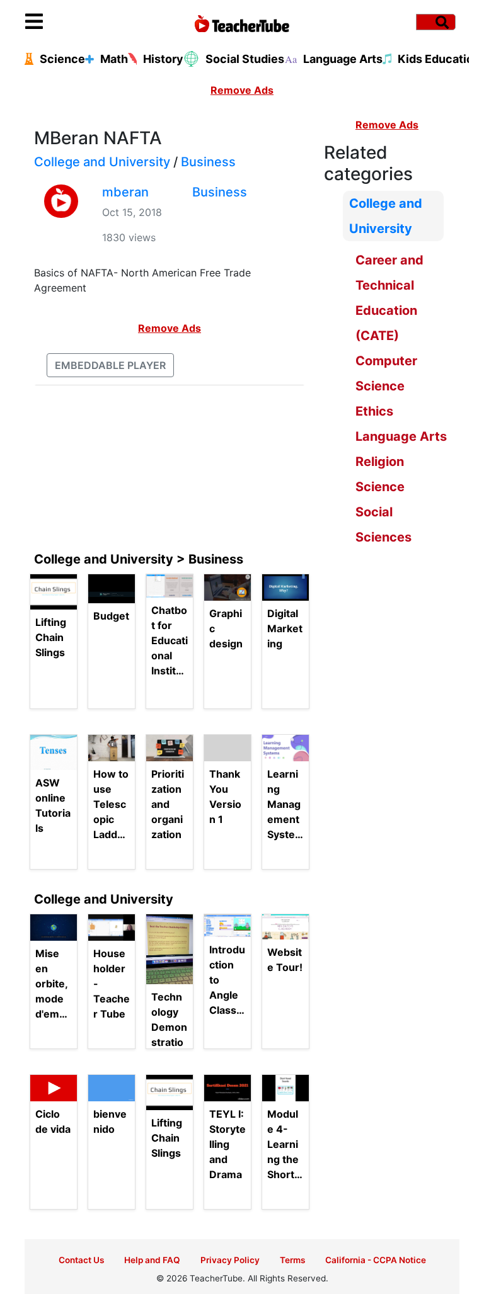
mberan (125, 192)
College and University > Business (138, 559)
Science (380, 486)
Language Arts (401, 436)
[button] (79, 22)
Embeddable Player (110, 365)
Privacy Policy (230, 1260)
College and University (102, 161)
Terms (292, 1260)
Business (208, 161)
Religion (379, 461)
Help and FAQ (152, 1260)
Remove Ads (242, 90)
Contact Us (81, 1260)
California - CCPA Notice (375, 1260)
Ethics (374, 411)
